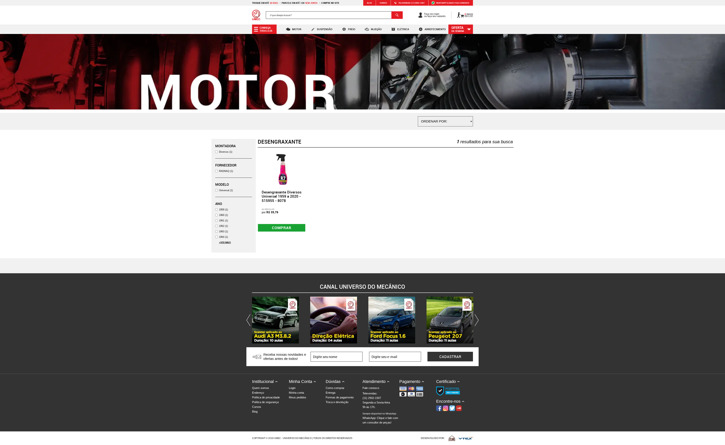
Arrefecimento (435, 29)
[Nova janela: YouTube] (275, 320)
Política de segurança (265, 402)
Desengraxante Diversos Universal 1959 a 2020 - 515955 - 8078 (282, 196)
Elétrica (403, 29)
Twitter (452, 408)
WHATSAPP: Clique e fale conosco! (452, 3)
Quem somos (260, 388)
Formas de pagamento (340, 397)
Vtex (465, 438)
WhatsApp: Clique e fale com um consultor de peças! (380, 418)
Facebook (439, 408)
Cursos (383, 3)
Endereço (258, 392)
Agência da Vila (451, 438)
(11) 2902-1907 (371, 398)
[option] (275, 320)
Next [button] (476, 320)
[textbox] (334, 15)
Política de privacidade (266, 397)
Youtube (459, 408)
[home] (256, 15)
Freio (351, 29)
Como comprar (335, 388)
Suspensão (324, 29)
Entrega (330, 392)
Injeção (376, 29)
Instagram (445, 408)
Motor (296, 29)
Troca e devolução (337, 402)
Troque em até (265, 2)
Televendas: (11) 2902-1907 (411, 3)
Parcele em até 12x (299, 2)
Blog (369, 3)
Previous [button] (249, 320)
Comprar (281, 227)
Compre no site (330, 2)
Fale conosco (370, 388)
